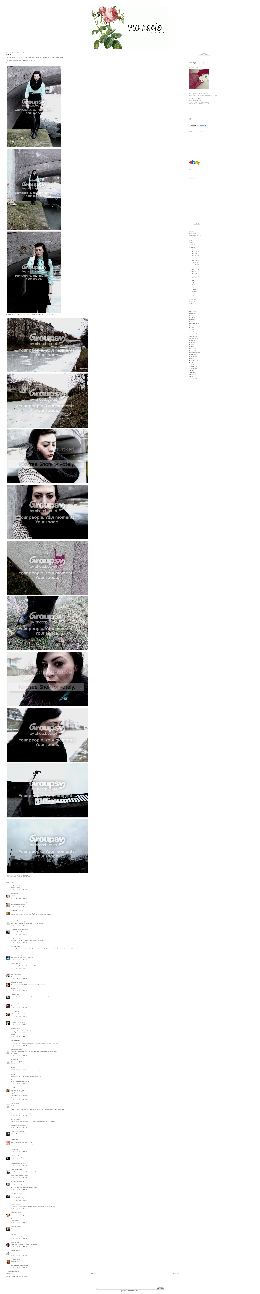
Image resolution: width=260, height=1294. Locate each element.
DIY (190, 321)
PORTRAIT (27, 876)
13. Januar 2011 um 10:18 (19, 1024)
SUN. (193, 287)
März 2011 (195, 271)
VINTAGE (191, 372)
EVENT (191, 331)
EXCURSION (192, 333)
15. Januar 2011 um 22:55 (19, 1200)
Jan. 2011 (194, 276)
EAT (190, 327)
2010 (192, 299)
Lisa (12, 893)
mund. (190, 175)
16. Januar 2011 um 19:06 (19, 1238)
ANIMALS (191, 313)
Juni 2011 (194, 264)
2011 (192, 249)
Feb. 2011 (195, 273)
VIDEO (191, 370)
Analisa (12, 1242)
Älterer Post (176, 1273)
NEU (190, 346)
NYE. (193, 295)
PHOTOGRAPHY (21, 876)
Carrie (12, 1011)
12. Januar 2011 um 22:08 (19, 898)
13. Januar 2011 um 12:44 (19, 1045)
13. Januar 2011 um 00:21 (19, 1007)
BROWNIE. (195, 278)
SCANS (191, 364)
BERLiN (11, 876)
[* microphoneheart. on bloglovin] (198, 126)
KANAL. (9, 55)
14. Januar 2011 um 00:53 (19, 1115)
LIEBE (190, 342)
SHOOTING (192, 366)
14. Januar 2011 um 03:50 (19, 1136)
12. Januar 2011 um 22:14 (19, 906)
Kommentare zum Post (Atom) (19, 1276)
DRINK (191, 325)
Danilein (13, 1259)
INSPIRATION (192, 340)
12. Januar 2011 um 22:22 (19, 917)
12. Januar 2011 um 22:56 (19, 959)
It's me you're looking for (17, 929)
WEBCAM (191, 374)
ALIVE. (194, 284)
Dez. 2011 (195, 251)
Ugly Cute (13, 1212)
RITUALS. (194, 293)
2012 (192, 247)
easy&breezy (14, 910)
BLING (191, 319)
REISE (191, 358)
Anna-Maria (13, 1193)
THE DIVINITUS (15, 1131)
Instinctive (13, 1049)
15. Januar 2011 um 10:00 (19, 1189)
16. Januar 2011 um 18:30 (19, 1222)
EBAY (190, 329)
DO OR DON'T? (193, 323)
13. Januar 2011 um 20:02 (19, 1084)
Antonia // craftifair (15, 921)
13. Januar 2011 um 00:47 (19, 1016)
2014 (192, 242)
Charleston (13, 1169)
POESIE (191, 354)
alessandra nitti (14, 1181)
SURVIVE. (194, 282)
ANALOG (191, 311)
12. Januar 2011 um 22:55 (19, 951)
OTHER (191, 348)
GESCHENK (192, 336)
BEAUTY (191, 315)
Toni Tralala (13, 982)
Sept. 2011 (195, 258)
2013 (192, 245)
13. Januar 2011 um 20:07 (19, 1099)
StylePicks (13, 1226)
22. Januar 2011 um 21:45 (19, 1267)
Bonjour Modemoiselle (16, 902)
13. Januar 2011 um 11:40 (19, 1036)
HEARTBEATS (193, 339)
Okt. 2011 (194, 255)
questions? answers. (192, 178)
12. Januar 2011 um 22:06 (19, 889)
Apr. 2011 (194, 269)
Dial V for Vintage (15, 955)
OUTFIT (15, 876)
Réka (12, 1103)
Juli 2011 (194, 262)
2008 (192, 303)
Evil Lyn (13, 1028)
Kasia (12, 1155)
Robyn (12, 1250)
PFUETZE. (195, 291)
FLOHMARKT (192, 335)
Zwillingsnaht (14, 1020)
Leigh (12, 1119)
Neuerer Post (9, 1273)
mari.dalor (13, 972)
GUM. (193, 280)
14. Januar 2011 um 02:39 (19, 1127)
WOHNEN (191, 378)
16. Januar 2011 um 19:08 (19, 1246)
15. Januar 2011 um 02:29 (19, 1177)
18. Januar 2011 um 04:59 (19, 1255)
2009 (192, 301)
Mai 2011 (194, 267)
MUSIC (191, 344)
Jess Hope (13, 1003)
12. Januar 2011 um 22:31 (19, 925)
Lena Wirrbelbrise (15, 1087)
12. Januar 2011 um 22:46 (19, 934)
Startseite (93, 1273)
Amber (12, 994)
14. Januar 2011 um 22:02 (19, 1165)
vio (11, 1059)
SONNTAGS (192, 368)
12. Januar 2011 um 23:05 (19, 968)
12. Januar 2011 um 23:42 (19, 990)
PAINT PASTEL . (15, 1139)
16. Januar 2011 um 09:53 (19, 1208)
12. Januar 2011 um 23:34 (19, 978)
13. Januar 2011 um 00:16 (19, 999)
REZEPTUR (192, 362)
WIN (190, 376)
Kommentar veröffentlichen (12, 1271)
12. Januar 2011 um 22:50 (19, 942)
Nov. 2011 (195, 253)
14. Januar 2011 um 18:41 (19, 1151)
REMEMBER (192, 360)
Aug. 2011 (195, 260)
